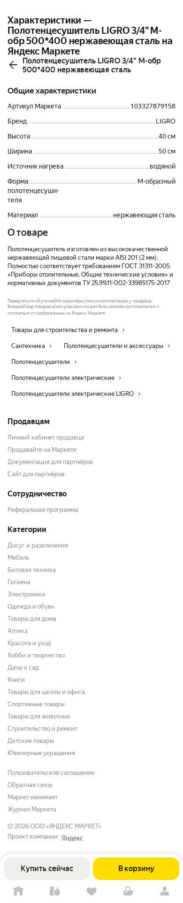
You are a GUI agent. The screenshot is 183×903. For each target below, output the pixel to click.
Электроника (26, 594)
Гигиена (19, 582)
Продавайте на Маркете (42, 449)
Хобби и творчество (36, 655)
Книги (16, 679)
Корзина (128, 891)
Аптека (18, 630)
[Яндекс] (72, 838)
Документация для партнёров (50, 461)
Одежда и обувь (31, 606)
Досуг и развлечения (38, 545)
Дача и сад (23, 667)
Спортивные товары (36, 704)
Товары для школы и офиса (46, 691)
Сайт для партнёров (36, 474)
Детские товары (31, 740)
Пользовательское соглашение (51, 772)
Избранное (91, 891)
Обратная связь (30, 784)
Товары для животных (39, 716)
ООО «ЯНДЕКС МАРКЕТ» (66, 826)
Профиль (164, 891)
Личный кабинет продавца (46, 437)
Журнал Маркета (32, 809)
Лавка (55, 891)
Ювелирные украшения (41, 752)
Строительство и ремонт (42, 728)
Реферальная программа (43, 509)
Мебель (18, 557)
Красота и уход (29, 643)
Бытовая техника (32, 569)
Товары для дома (32, 618)
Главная (18, 891)
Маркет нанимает (33, 797)
